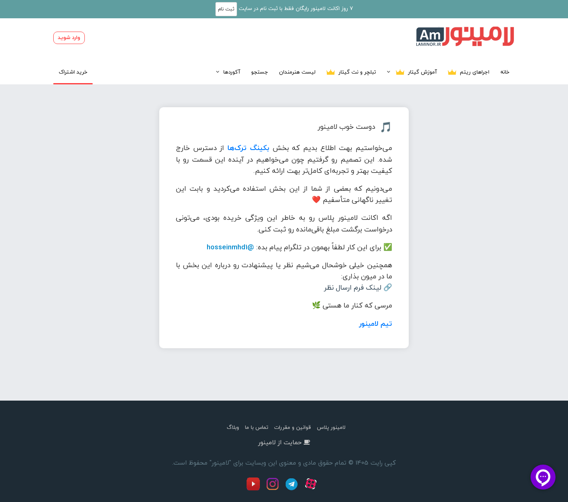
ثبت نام (226, 9)
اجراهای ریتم (473, 71)
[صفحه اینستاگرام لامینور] (273, 488)
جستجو (259, 71)
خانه (504, 71)
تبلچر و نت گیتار (356, 71)
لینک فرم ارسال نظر (352, 287)
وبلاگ (233, 427)
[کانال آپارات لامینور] (311, 488)
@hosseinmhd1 (230, 247)
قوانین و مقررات (292, 427)
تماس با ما (256, 427)
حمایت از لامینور (279, 442)
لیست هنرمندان (297, 71)
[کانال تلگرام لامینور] (292, 488)
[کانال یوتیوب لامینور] (255, 488)
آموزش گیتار (421, 71)
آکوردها (231, 71)
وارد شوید (69, 37)
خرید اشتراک (73, 71)
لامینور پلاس (331, 427)
